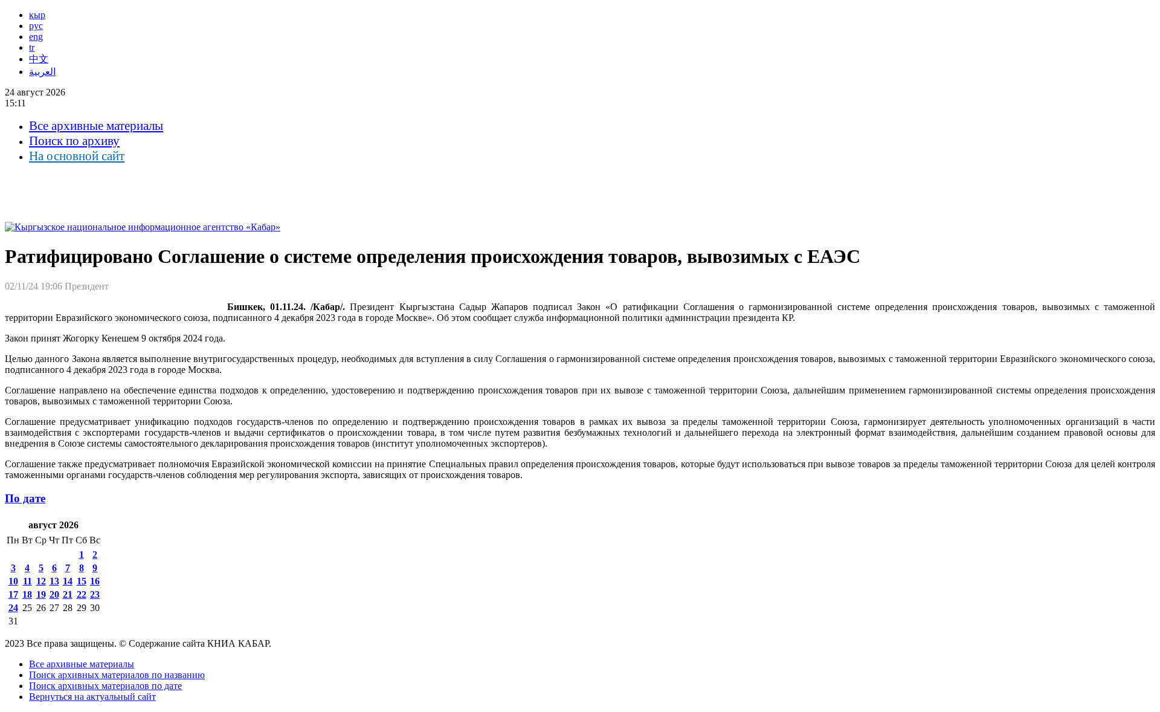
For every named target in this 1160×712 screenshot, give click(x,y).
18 (27, 594)
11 (27, 581)
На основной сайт (76, 156)
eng (36, 36)
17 (13, 594)
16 (95, 581)
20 (54, 594)
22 (81, 594)
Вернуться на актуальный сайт (92, 696)
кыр (37, 15)
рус (36, 26)
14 (67, 581)
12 (41, 581)
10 (13, 581)
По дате (25, 498)
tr (31, 47)
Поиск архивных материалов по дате (105, 686)
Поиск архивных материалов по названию (117, 675)
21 (67, 594)
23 (95, 594)
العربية (42, 71)
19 (41, 594)
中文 (38, 59)
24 (13, 608)
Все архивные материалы (96, 125)
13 (54, 581)
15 (81, 581)
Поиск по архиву (74, 141)
